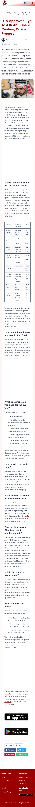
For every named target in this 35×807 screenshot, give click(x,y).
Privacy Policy (6, 792)
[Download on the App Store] (17, 717)
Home (3, 14)
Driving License (9, 14)
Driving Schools (24, 777)
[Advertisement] (17, 160)
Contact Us (22, 783)
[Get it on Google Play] (17, 731)
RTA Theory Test (7, 780)
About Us (22, 780)
